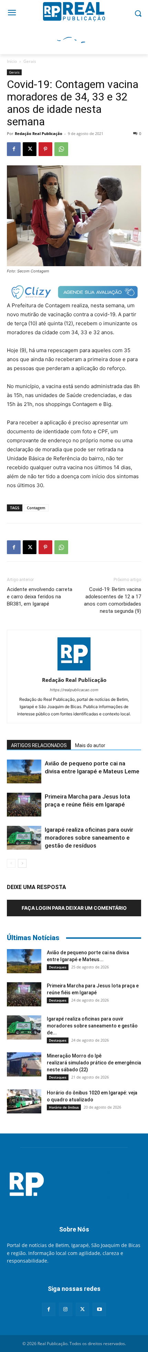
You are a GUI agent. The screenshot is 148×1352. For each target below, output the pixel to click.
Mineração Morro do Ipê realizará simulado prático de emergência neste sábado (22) (94, 1062)
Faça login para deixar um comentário (74, 908)
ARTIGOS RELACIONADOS (39, 745)
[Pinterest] (45, 149)
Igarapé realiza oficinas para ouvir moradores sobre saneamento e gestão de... (92, 1025)
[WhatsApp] (61, 149)
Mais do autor (90, 745)
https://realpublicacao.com (74, 689)
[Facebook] (14, 149)
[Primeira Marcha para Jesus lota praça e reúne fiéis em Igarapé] (24, 805)
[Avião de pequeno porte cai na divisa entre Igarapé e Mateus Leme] (24, 771)
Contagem (36, 507)
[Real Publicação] (74, 1185)
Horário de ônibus (64, 1107)
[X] (29, 149)
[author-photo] (74, 670)
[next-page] (22, 863)
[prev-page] (11, 863)
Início (12, 61)
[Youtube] (99, 1309)
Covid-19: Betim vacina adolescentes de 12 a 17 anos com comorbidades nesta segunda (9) (112, 600)
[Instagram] (65, 1309)
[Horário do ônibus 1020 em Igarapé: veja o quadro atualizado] (24, 1101)
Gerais (29, 61)
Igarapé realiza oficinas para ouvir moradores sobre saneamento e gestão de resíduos (89, 837)
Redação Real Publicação (38, 133)
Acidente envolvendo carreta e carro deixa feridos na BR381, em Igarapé (39, 596)
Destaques (57, 967)
